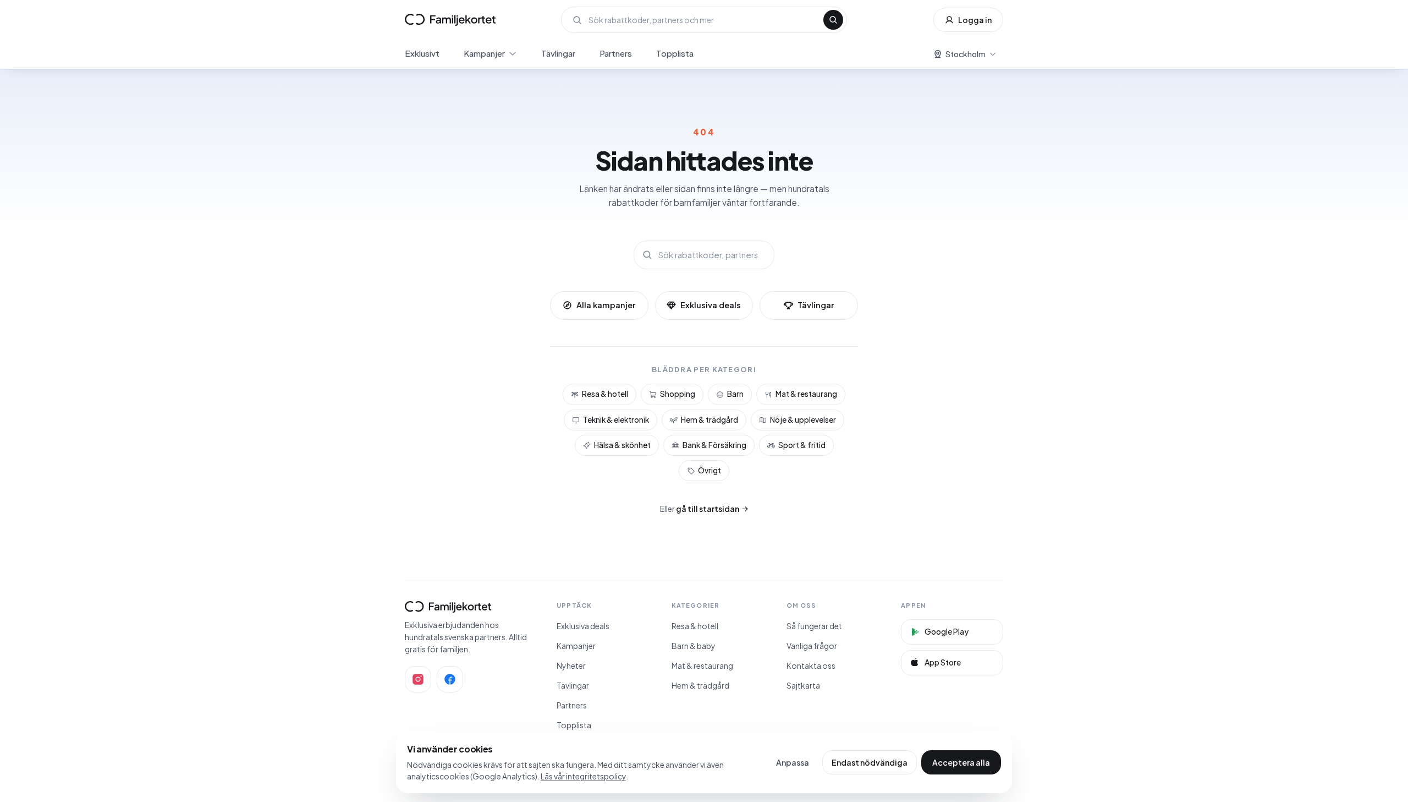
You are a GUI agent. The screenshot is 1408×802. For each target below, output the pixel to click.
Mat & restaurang (806, 394)
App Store (943, 662)
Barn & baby (694, 646)
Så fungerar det (814, 626)
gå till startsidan (707, 509)
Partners (616, 53)
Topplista (675, 53)
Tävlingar (558, 53)
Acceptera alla (961, 762)
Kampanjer (484, 53)
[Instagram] (418, 679)
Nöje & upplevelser (803, 419)
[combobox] (702, 19)
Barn (735, 394)
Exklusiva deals (710, 305)
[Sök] (833, 20)
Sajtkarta (803, 685)
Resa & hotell (605, 394)
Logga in (975, 20)
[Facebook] (450, 679)
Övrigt (709, 470)
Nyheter (571, 665)
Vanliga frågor (812, 646)
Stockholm (965, 54)
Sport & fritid (802, 445)
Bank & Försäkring (714, 445)
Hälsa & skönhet (622, 445)
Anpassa (792, 762)
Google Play (947, 631)
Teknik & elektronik (616, 419)
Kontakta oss (811, 665)
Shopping (677, 394)
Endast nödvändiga (870, 762)
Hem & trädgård (709, 419)
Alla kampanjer (605, 305)
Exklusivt (422, 53)
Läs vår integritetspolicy (583, 776)
